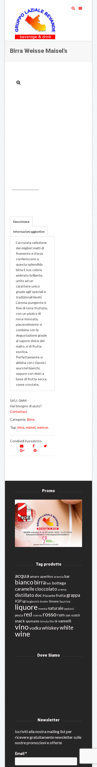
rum (61, 614)
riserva (37, 615)
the (51, 621)
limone (54, 601)
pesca (19, 615)
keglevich (33, 601)
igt (24, 601)
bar (67, 576)
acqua (22, 575)
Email (21, 753)
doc (38, 595)
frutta (61, 595)
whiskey (50, 628)
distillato (24, 595)
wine (22, 634)
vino (22, 626)
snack (20, 620)
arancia (59, 576)
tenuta (44, 621)
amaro (34, 576)
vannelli (64, 621)
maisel (31, 427)
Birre (31, 419)
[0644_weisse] (18, 82)
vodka (35, 628)
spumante (32, 621)
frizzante (49, 596)
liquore (26, 607)
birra (20, 427)
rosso (49, 614)
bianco (24, 582)
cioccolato (46, 589)
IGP (18, 601)
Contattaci (18, 411)
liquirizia (64, 601)
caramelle (24, 589)
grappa (73, 595)
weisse (42, 427)
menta (42, 608)
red (28, 614)
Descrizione (21, 222)
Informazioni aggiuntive (29, 231)
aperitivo (46, 576)
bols (49, 583)
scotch (75, 615)
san (67, 615)
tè (56, 621)
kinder (44, 601)
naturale (55, 608)
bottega (59, 582)
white (66, 627)
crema (62, 589)
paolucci (69, 608)
